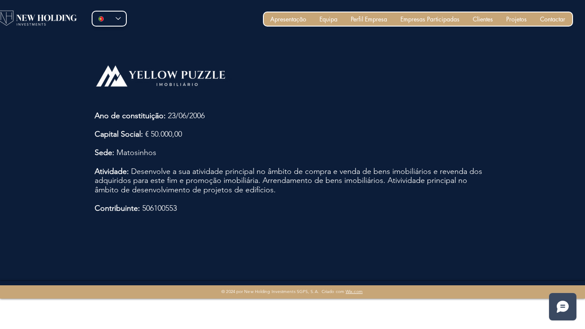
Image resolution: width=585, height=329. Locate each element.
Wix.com (354, 291)
